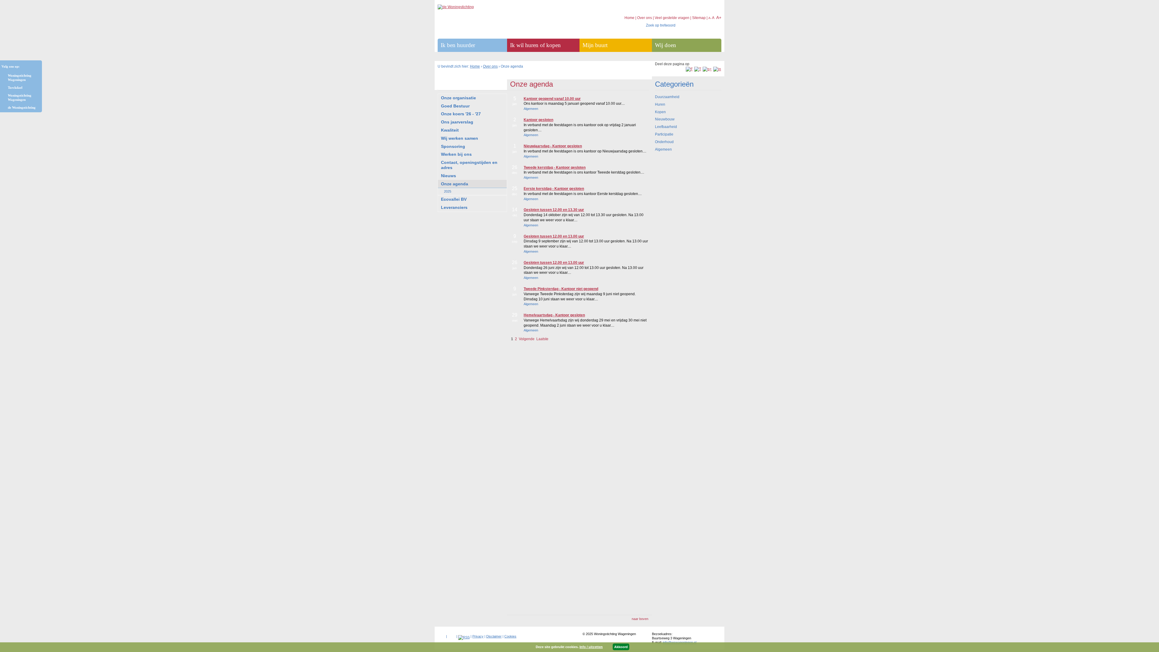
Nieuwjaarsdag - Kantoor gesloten (553, 146)
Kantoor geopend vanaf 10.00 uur (552, 99)
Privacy (478, 636)
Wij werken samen (459, 138)
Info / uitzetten (591, 647)
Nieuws (448, 175)
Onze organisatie (458, 97)
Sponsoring (453, 146)
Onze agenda (454, 183)
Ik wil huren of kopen (535, 45)
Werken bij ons (456, 154)
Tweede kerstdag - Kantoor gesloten (555, 167)
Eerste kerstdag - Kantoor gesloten (554, 189)
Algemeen (663, 149)
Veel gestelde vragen (672, 18)
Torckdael (15, 87)
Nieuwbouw (665, 119)
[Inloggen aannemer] (451, 635)
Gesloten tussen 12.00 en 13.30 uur (554, 210)
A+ (718, 17)
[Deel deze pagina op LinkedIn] (717, 69)
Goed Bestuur (455, 106)
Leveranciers (454, 207)
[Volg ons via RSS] (464, 637)
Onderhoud (664, 142)
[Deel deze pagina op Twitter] (697, 69)
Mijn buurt (595, 45)
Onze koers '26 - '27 (461, 113)
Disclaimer (494, 636)
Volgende (527, 339)
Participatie (664, 134)
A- (709, 18)
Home (475, 66)
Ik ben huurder (458, 45)
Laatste (542, 339)
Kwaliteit (450, 130)
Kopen (660, 112)
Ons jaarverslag (457, 122)
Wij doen (665, 45)
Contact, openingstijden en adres (469, 165)
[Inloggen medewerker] (441, 635)
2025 (447, 191)
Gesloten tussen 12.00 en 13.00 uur (554, 236)
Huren (660, 104)
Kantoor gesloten (538, 120)
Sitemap (699, 18)
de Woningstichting (22, 107)
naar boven (640, 619)
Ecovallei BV (454, 199)
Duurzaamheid (667, 97)
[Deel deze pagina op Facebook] (689, 69)
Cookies (510, 636)
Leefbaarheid (666, 127)
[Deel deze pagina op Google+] (707, 69)
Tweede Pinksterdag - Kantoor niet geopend (561, 289)
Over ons (490, 66)
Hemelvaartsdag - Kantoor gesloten (554, 315)
